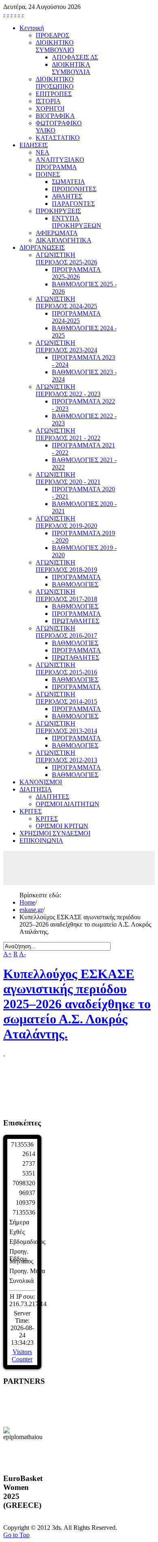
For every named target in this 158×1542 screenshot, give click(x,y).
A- (22, 954)
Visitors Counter (22, 1355)
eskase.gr (31, 909)
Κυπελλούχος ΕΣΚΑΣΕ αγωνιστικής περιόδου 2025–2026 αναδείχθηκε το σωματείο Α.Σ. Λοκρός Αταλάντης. (77, 1003)
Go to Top (16, 1534)
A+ (7, 954)
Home (27, 902)
